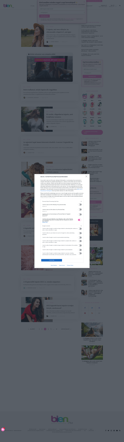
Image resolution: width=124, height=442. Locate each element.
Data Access (62, 265)
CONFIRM (51, 260)
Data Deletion (54, 265)
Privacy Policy (70, 265)
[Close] (86, 176)
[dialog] (62, 221)
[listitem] (62, 201)
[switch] (80, 205)
